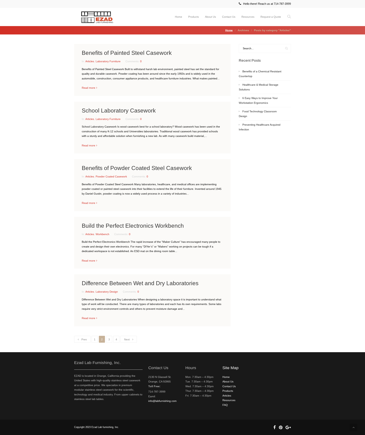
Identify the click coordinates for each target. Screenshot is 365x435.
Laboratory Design (107, 291)
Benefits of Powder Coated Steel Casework (137, 168)
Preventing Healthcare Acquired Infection (259, 127)
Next (127, 339)
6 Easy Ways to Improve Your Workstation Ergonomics (258, 100)
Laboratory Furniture (108, 61)
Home (178, 16)
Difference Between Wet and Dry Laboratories (140, 283)
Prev (84, 339)
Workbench (102, 234)
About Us (210, 16)
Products (193, 16)
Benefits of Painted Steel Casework (127, 53)
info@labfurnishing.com (162, 400)
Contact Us (228, 16)
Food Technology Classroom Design (258, 114)
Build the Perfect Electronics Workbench (133, 226)
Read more (88, 87)
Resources (247, 16)
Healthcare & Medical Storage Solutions (258, 87)
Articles (89, 61)
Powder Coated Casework (111, 176)
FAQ (225, 404)
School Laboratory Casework (119, 110)
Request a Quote (270, 16)
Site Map (230, 368)
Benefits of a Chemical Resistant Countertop (260, 74)
